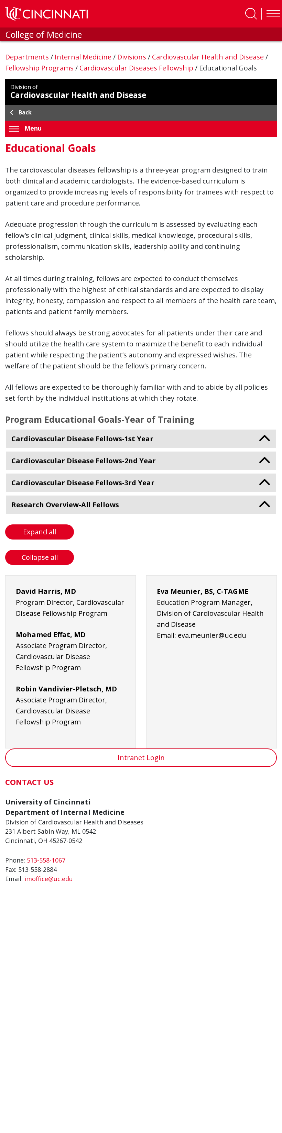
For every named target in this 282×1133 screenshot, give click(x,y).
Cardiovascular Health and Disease (208, 57)
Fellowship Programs (40, 68)
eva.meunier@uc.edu (212, 635)
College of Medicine (43, 34)
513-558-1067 (46, 860)
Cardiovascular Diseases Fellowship (137, 68)
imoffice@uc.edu (48, 879)
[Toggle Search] (251, 13)
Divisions (132, 57)
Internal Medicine (84, 57)
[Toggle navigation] (271, 14)
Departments (28, 57)
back (25, 112)
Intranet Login (141, 757)
